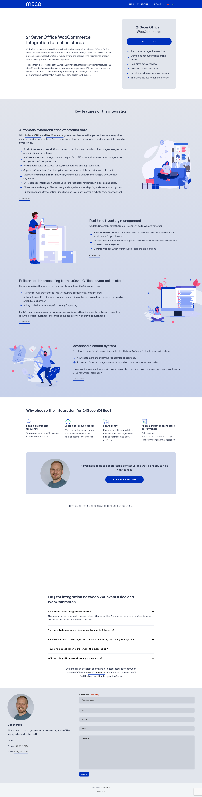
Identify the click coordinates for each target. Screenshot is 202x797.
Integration (89, 695)
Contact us (158, 4)
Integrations (143, 4)
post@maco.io (21, 751)
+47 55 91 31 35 (21, 746)
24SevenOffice (33, 135)
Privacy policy (101, 792)
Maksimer (107, 787)
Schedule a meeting (124, 479)
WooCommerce (54, 135)
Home (131, 4)
